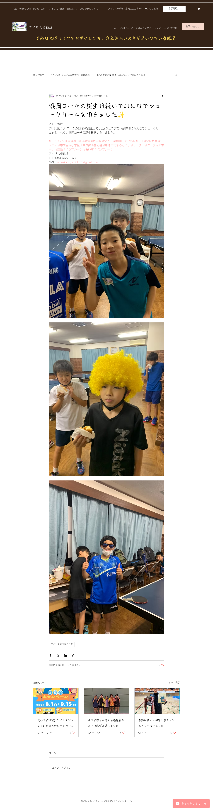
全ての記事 (38, 75)
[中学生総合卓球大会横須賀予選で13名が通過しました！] (106, 701)
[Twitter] (199, 8)
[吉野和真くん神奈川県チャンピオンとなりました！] (157, 701)
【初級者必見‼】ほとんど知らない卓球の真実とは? (121, 75)
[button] (175, 75)
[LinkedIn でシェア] (65, 655)
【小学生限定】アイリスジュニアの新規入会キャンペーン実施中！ (55, 724)
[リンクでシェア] (73, 655)
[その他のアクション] (162, 96)
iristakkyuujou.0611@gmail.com (28, 9)
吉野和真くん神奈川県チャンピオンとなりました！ (156, 723)
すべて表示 (174, 682)
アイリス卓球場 (41, 27)
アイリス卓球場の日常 (62, 644)
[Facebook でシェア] (50, 655)
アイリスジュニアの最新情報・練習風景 (70, 75)
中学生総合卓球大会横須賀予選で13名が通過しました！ (106, 723)
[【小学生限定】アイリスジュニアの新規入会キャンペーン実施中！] (55, 701)
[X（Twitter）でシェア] (57, 655)
